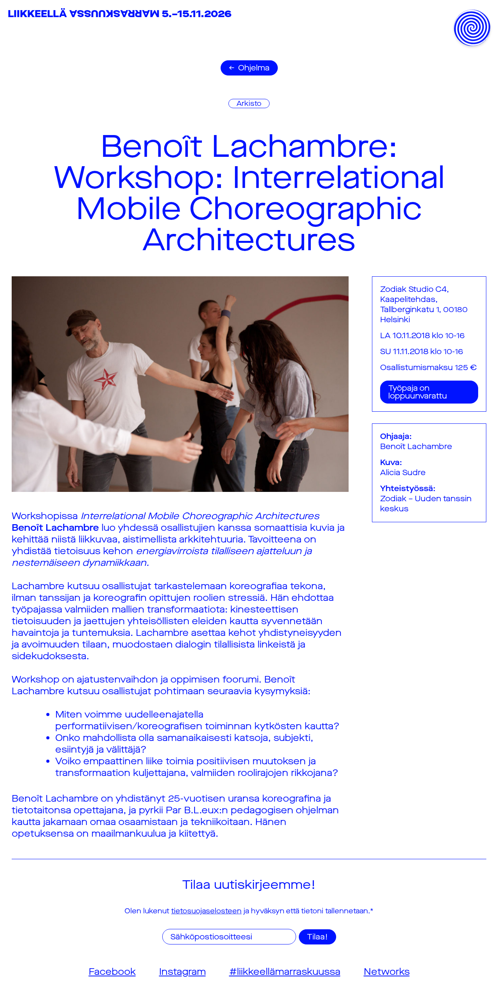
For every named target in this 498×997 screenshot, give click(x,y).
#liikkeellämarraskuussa (284, 971)
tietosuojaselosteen (206, 911)
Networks (387, 971)
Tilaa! (317, 937)
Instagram (182, 971)
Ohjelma (254, 68)
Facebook (112, 971)
